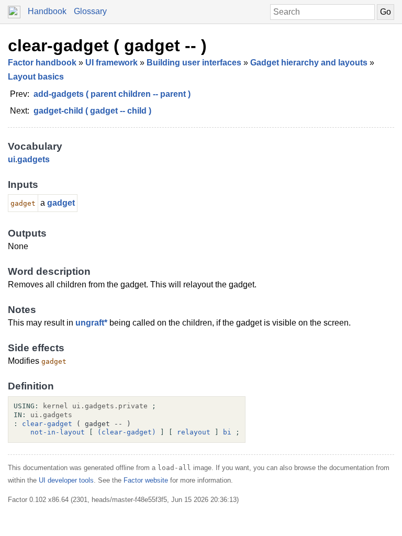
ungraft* (91, 322)
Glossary (90, 11)
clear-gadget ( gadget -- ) (107, 45)
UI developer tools (66, 480)
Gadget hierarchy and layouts (308, 62)
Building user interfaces (194, 62)
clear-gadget (47, 424)
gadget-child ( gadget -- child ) (92, 110)
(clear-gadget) (126, 432)
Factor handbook (42, 62)
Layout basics (36, 76)
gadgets (33, 159)
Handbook (47, 11)
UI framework (111, 62)
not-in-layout (57, 432)
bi (227, 432)
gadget (61, 202)
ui (11, 159)
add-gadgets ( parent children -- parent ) (112, 94)
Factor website (146, 480)
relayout (193, 432)
